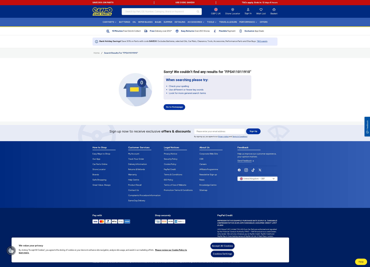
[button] (11, 250)
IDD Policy (168, 180)
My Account (133, 154)
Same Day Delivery (136, 200)
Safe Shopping (99, 180)
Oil (134, 22)
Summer (168, 22)
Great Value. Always (101, 185)
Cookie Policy (170, 164)
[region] (150, 250)
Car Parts (108, 22)
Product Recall (134, 185)
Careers (203, 164)
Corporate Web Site (208, 154)
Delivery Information (137, 164)
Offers (264, 22)
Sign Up (253, 131)
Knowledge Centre (207, 185)
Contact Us (133, 190)
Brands (95, 174)
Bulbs (158, 22)
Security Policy (170, 159)
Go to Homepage (174, 107)
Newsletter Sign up (208, 174)
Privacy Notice (170, 154)
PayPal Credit (170, 169)
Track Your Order (136, 159)
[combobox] (162, 11)
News (202, 180)
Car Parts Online (99, 164)
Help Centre (133, 180)
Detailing (180, 22)
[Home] (102, 11)
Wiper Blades (145, 22)
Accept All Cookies (222, 246)
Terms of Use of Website (175, 185)
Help (361, 261)
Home (96, 53)
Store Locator (99, 169)
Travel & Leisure (228, 22)
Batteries (124, 22)
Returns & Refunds (136, 169)
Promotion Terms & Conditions (178, 190)
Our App (96, 159)
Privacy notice (223, 137)
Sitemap (203, 190)
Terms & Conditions (239, 137)
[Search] (198, 11)
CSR (201, 159)
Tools (210, 22)
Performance (247, 22)
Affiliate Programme (208, 169)
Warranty (132, 174)
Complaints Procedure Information (144, 195)
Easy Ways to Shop (101, 154)
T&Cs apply (262, 41)
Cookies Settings (222, 254)
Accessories (195, 22)
